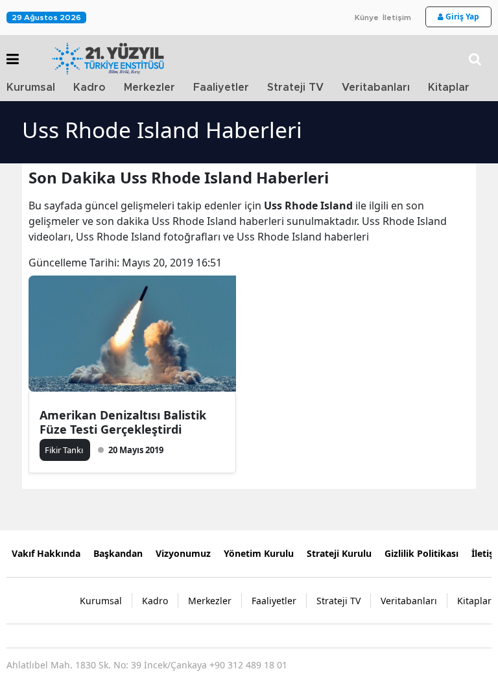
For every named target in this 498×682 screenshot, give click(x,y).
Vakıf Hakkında (46, 553)
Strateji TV (295, 87)
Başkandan (118, 553)
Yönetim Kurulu (259, 553)
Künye (367, 17)
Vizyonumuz (183, 553)
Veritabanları (376, 87)
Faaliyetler (221, 87)
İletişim (397, 17)
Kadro (89, 87)
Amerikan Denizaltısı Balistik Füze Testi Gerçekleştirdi (123, 422)
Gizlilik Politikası (421, 553)
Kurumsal (30, 87)
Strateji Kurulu (339, 553)
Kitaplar (448, 87)
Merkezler (149, 87)
